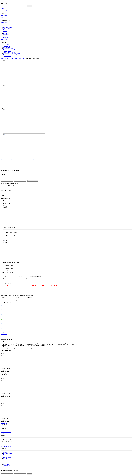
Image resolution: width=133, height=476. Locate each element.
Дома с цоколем (7, 51)
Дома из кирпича (7, 56)
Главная (5, 33)
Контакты (5, 37)
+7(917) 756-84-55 (5, 188)
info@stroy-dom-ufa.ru (6, 17)
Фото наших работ (7, 35)
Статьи (5, 458)
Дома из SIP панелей (8, 44)
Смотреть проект (5, 376)
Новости (5, 31)
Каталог (7, 58)
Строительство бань (8, 48)
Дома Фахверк (6, 468)
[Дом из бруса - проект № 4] (10, 415)
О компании (6, 34)
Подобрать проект (5, 333)
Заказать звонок (4, 15)
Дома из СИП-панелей (8, 464)
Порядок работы (7, 29)
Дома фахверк (6, 47)
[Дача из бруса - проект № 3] (10, 390)
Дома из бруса (6, 46)
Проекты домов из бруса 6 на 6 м (17, 58)
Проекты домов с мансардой (10, 54)
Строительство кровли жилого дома (11, 53)
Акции (5, 26)
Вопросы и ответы (7, 27)
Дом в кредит (6, 28)
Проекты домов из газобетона (10, 49)
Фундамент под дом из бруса (10, 52)
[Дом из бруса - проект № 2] (10, 365)
